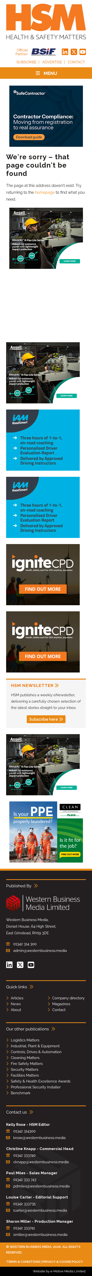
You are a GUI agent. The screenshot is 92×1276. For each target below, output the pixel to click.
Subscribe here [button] (43, 719)
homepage (45, 192)
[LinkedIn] (65, 52)
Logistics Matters (25, 1040)
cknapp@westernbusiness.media (41, 1162)
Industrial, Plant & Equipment (35, 1046)
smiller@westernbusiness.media (40, 1234)
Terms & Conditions (23, 1262)
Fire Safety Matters (27, 1063)
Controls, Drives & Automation (36, 1052)
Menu (50, 73)
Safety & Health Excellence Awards (40, 1081)
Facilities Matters (25, 1075)
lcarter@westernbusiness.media (40, 1210)
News (16, 1004)
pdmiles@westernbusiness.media (41, 1186)
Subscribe (26, 62)
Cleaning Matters (25, 1058)
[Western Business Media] (43, 910)
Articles (17, 998)
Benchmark (20, 1093)
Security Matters (24, 1069)
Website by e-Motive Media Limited (59, 1271)
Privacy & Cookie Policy (62, 1262)
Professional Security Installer (36, 1087)
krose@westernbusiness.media (39, 1138)
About (16, 1010)
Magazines (61, 1004)
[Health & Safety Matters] (46, 21)
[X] (74, 52)
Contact (76, 62)
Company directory (68, 998)
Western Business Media (31, 1247)
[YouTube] (82, 52)
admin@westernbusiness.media (40, 950)
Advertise (52, 62)
